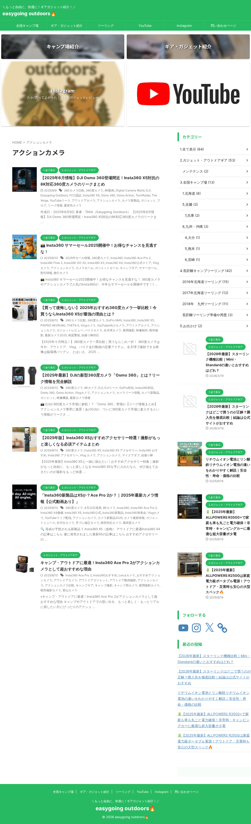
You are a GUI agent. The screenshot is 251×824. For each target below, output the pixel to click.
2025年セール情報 (77, 258)
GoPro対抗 (126, 388)
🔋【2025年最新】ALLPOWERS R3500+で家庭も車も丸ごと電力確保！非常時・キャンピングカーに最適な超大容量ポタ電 (228, 523)
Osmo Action (125, 195)
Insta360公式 (92, 512)
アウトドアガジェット (93, 580)
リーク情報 (55, 205)
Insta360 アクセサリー (63, 455)
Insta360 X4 (114, 263)
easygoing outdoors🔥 (29, 13)
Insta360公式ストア (137, 263)
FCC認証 (75, 195)
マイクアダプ (131, 455)
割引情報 (46, 273)
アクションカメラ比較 (59, 585)
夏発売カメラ (73, 205)
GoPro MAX (114, 320)
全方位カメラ (65, 523)
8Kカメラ (90, 388)
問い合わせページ (223, 25)
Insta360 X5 (91, 195)
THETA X (73, 325)
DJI (148, 190)
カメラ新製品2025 (110, 518)
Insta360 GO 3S (75, 263)
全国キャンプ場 (27, 25)
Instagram (184, 25)
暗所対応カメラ (111, 523)
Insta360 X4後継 (51, 512)
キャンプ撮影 (104, 585)
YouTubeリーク (60, 200)
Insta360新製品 (113, 512)
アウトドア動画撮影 (123, 580)
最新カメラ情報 (80, 398)
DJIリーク (111, 388)
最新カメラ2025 (56, 335)
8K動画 (109, 190)
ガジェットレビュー (70, 330)
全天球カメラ (112, 330)
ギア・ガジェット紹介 (67, 25)
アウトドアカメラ (83, 200)
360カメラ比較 (74, 190)
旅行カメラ (61, 273)
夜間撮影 (129, 330)
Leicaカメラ (127, 575)
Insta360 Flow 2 (51, 263)
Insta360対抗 (144, 388)
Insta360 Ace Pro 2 (137, 258)
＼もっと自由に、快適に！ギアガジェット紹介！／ (125, 801)
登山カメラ (70, 590)
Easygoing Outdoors (54, 195)
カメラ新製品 (130, 200)
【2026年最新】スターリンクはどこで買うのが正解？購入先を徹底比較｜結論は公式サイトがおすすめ (214, 677)
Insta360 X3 (96, 263)
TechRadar (143, 195)
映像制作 (142, 330)
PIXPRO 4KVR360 (52, 325)
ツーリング (106, 25)
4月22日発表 (92, 508)
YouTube (145, 25)
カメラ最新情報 (134, 518)
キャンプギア (129, 268)
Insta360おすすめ (105, 575)
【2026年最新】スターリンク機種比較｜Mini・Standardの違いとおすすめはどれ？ (214, 659)
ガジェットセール (106, 268)
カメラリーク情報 (128, 392)
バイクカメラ (93, 330)
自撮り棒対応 (90, 335)
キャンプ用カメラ (126, 585)
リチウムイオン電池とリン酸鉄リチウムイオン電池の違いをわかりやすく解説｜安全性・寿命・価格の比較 (213, 698)
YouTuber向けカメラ (111, 325)
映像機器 (62, 398)
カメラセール (84, 268)
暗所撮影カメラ (50, 590)
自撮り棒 (147, 455)
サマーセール (148, 268)
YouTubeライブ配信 (58, 518)
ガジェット (148, 200)
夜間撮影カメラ (149, 585)
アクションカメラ (108, 200)
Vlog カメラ (88, 455)
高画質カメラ (131, 523)
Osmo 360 (108, 195)
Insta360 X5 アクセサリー (120, 450)
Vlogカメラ (88, 325)
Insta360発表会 (135, 512)
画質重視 (74, 335)
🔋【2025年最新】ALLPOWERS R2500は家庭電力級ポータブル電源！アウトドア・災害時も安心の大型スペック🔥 (228, 581)
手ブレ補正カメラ (87, 523)
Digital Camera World (130, 190)
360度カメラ (94, 190)
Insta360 (117, 258)
